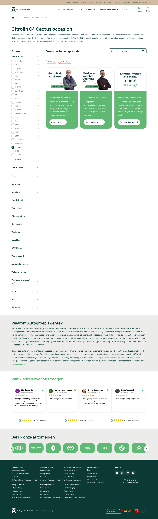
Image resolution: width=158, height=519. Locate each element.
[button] (144, 399)
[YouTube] (127, 472)
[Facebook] (116, 472)
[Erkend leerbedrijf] (137, 511)
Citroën (36, 17)
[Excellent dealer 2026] (113, 511)
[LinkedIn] (133, 472)
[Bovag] (124, 511)
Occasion (28, 17)
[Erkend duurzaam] (143, 511)
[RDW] (131, 511)
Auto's (19, 17)
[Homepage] (13, 17)
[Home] (21, 9)
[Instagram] (122, 472)
